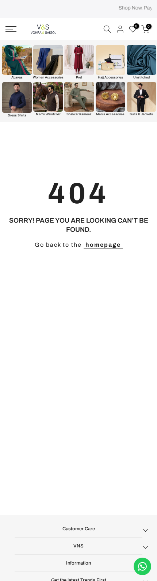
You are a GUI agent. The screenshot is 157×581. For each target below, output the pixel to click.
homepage (103, 245)
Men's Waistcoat (48, 114)
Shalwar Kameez (79, 114)
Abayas (17, 77)
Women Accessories (48, 77)
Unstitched (141, 77)
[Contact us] (142, 566)
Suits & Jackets (141, 114)
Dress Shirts (17, 115)
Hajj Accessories (110, 77)
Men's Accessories (110, 114)
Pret (79, 77)
